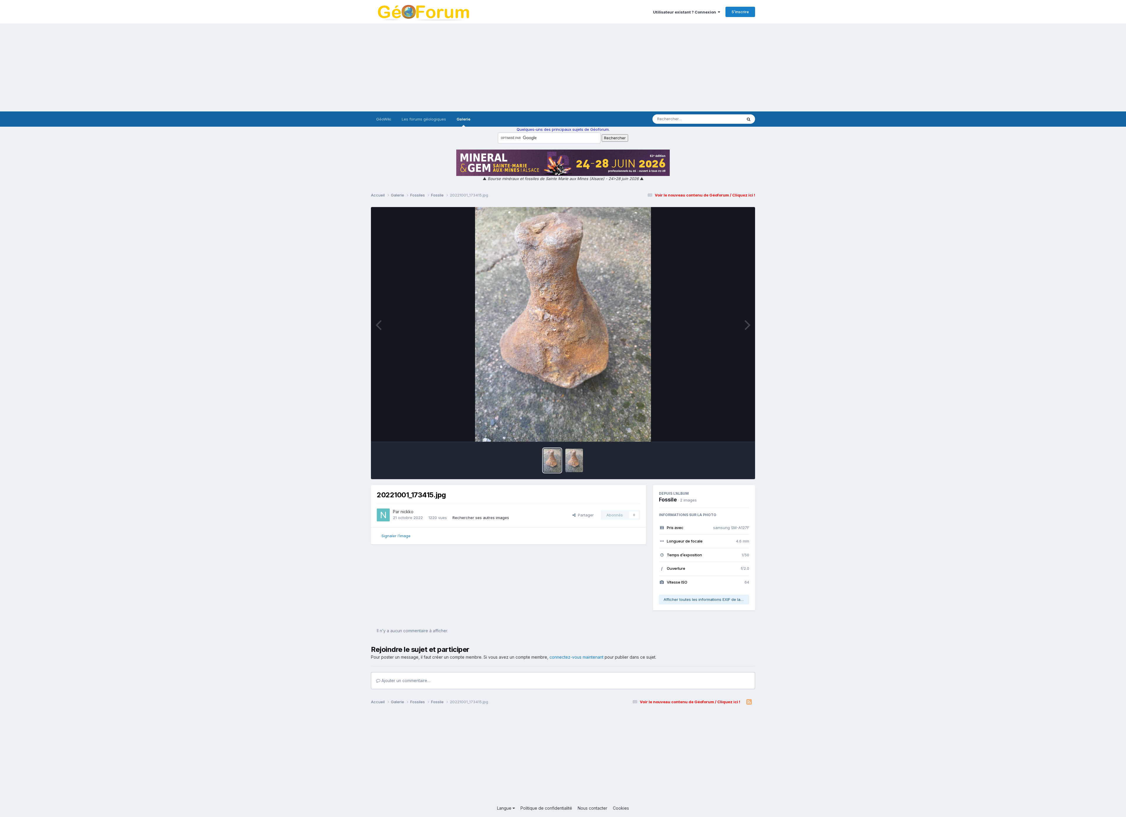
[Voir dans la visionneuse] (563, 324)
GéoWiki (383, 119)
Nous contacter (592, 808)
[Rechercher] (748, 119)
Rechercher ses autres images (480, 517)
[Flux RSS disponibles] (749, 702)
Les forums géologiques (424, 119)
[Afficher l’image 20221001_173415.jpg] (552, 460)
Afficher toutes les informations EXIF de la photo (706, 599)
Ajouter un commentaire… (405, 680)
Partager (585, 515)
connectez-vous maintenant (576, 657)
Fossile (668, 499)
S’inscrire (740, 11)
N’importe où (723, 119)
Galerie (463, 119)
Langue (505, 808)
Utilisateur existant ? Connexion (685, 12)
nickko (407, 511)
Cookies (621, 808)
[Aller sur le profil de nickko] (383, 514)
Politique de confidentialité (546, 808)
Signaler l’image (396, 535)
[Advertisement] (563, 67)
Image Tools (730, 431)
